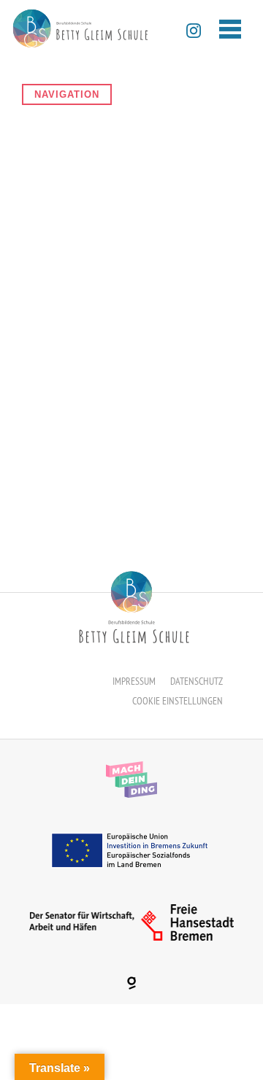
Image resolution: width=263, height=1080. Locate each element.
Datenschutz (196, 681)
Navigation (66, 94)
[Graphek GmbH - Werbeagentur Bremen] (131, 983)
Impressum (134, 681)
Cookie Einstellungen (177, 700)
